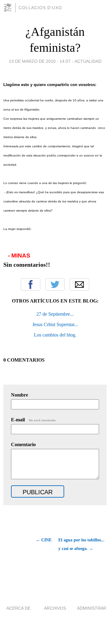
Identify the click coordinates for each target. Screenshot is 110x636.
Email (79, 284)
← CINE (44, 540)
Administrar (91, 608)
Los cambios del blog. (55, 334)
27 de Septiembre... (55, 314)
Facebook (30, 284)
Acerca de (18, 608)
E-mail (34, 419)
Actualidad (88, 61)
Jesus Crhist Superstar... (55, 324)
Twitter (55, 284)
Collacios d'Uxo (40, 7)
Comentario (23, 444)
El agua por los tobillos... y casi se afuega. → (81, 544)
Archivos (55, 608)
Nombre (19, 394)
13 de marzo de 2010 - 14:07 (40, 61)
